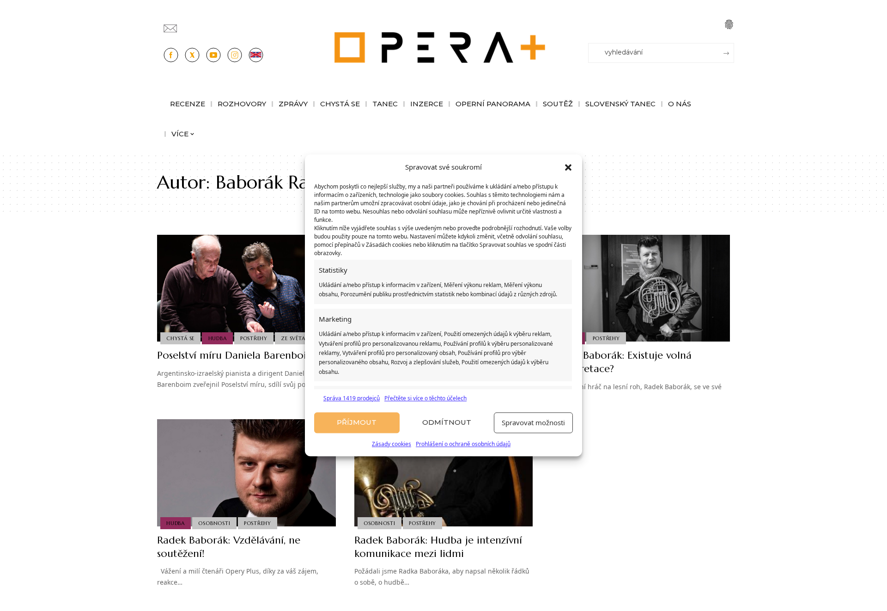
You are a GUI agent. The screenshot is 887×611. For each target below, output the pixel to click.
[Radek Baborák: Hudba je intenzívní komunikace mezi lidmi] (443, 472)
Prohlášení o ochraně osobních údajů (463, 444)
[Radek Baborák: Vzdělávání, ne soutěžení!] (246, 472)
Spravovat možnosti (533, 423)
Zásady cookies (391, 444)
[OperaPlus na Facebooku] (171, 55)
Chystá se (180, 338)
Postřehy (253, 338)
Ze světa (293, 338)
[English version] (256, 55)
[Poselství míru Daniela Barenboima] (246, 288)
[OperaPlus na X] (192, 55)
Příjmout (357, 422)
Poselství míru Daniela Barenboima (239, 355)
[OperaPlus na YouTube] (213, 55)
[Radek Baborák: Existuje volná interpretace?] (640, 288)
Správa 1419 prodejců (351, 398)
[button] (568, 167)
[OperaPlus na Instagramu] (234, 55)
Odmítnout (446, 422)
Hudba (217, 338)
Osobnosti (214, 523)
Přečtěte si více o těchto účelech (425, 398)
